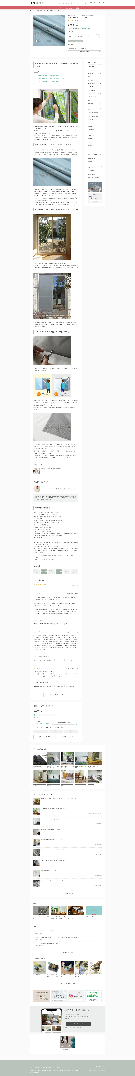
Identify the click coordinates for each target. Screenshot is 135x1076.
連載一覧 (90, 161)
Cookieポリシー (60, 1070)
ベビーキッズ (91, 103)
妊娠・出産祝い (91, 129)
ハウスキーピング (92, 96)
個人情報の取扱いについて (50, 1070)
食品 (89, 100)
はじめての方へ (58, 3)
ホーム (31, 10)
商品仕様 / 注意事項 (84, 51)
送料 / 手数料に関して (73, 48)
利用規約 (31, 1070)
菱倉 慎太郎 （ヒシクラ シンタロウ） (65, 489)
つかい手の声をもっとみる (56, 695)
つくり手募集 (56, 1067)
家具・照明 (90, 80)
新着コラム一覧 (91, 158)
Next (63, 29)
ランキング (90, 145)
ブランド (90, 149)
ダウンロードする (78, 1024)
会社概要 (76, 1070)
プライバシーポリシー (38, 1070)
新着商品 (90, 138)
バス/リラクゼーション (93, 93)
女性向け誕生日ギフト (93, 112)
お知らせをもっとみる (67, 952)
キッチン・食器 (91, 83)
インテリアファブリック (42, 10)
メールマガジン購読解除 (93, 177)
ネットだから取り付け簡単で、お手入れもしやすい (49, 81)
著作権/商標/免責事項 (34, 1072)
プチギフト (90, 126)
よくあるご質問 (66, 3)
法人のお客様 (49, 1067)
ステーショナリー (92, 90)
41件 (78, 20)
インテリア (35, 10)
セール (89, 142)
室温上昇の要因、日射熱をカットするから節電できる (50, 75)
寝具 (89, 76)
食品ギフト (90, 119)
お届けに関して (84, 48)
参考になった (59, 623)
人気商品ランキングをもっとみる (67, 983)
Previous (35, 29)
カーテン (48, 10)
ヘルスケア (90, 86)
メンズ (89, 70)
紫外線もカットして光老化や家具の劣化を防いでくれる (50, 78)
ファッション (91, 66)
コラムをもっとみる (67, 893)
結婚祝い (90, 123)
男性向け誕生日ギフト (93, 116)
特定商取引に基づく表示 (69, 1070)
